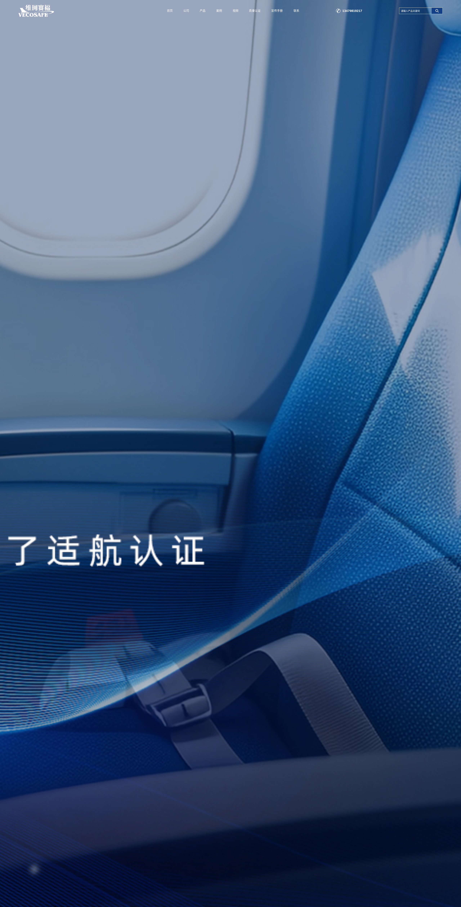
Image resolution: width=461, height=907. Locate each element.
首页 (170, 10)
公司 (186, 10)
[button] (449, 453)
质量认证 (255, 10)
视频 (235, 10)
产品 (202, 10)
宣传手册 (277, 10)
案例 (219, 10)
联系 (296, 10)
